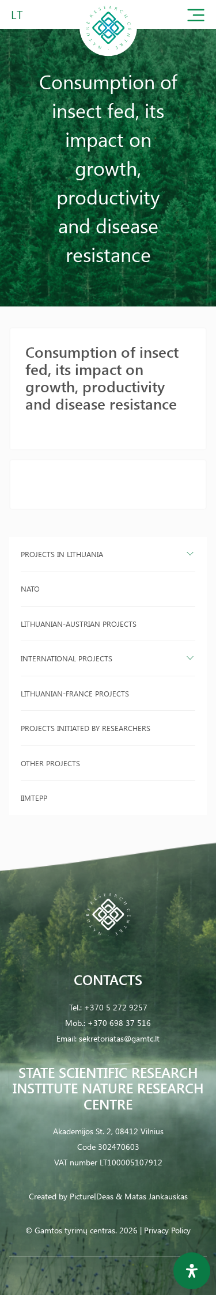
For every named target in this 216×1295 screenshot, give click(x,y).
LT (17, 14)
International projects (66, 658)
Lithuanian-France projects (75, 693)
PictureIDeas (91, 1196)
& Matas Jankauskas (152, 1196)
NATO (30, 588)
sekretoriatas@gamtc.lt (119, 1038)
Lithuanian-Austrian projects (79, 623)
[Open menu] (195, 18)
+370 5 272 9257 (115, 1007)
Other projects (50, 763)
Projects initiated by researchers (85, 728)
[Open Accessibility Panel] (191, 1270)
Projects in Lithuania (62, 554)
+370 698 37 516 (119, 1022)
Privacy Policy (167, 1230)
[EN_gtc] (108, 54)
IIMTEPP (34, 797)
